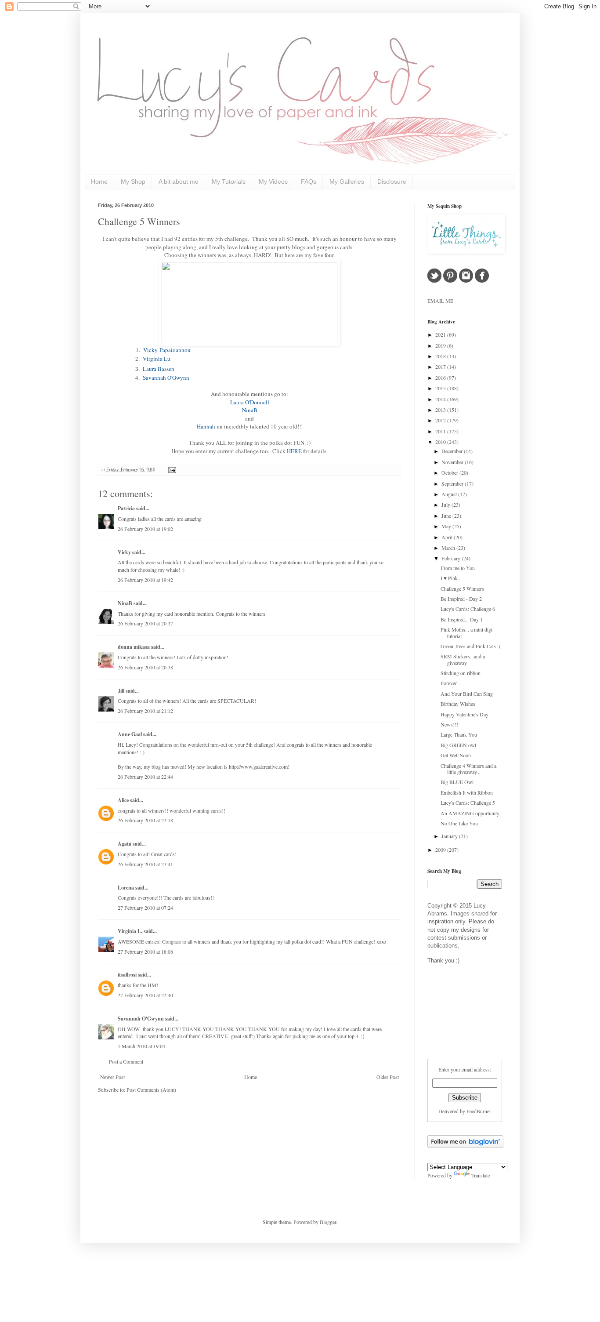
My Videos (273, 181)
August (449, 494)
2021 (441, 334)
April (447, 537)
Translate (480, 1175)
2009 (441, 849)
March (448, 547)
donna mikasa (134, 646)
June (446, 515)
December (452, 450)
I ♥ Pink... (451, 577)
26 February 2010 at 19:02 (145, 528)
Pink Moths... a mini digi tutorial (466, 632)
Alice (124, 800)
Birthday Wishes (458, 703)
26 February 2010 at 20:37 (145, 623)
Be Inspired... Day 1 (462, 619)
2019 (441, 345)
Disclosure (391, 181)
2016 (441, 377)
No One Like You (459, 823)
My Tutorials (229, 181)
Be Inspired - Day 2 (461, 598)
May (446, 526)
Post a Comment (126, 1061)
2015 (441, 388)
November (453, 461)
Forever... (450, 682)
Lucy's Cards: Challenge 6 (468, 608)
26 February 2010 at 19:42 (145, 579)
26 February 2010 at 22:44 (145, 776)
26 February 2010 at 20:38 (145, 667)
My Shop (133, 181)
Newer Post (112, 1076)
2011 (441, 431)
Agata (124, 843)
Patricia (126, 508)
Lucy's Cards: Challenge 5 (468, 802)
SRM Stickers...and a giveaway (463, 659)
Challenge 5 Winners (139, 221)
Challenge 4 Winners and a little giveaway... (468, 768)
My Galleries (346, 181)
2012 (441, 420)
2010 (441, 441)
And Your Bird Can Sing (467, 693)
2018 (441, 356)
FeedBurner (478, 1111)
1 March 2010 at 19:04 (141, 1046)
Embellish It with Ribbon (467, 792)
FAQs (308, 181)
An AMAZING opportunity (470, 813)
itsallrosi (127, 974)
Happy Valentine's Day (464, 714)
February (451, 558)
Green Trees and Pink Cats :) (470, 646)
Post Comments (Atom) (151, 1089)
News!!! (449, 724)
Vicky (124, 552)
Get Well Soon (456, 755)
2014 (441, 399)
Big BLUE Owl (457, 781)
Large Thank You (459, 734)
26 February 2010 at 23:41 (145, 864)
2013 (441, 409)
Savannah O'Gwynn (141, 1018)
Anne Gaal (130, 734)
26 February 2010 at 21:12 (145, 710)
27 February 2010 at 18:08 (145, 951)
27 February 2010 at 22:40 (145, 995)
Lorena (126, 887)
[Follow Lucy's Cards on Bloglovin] (465, 1145)
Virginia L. (130, 931)
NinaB (125, 603)
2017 (441, 366)
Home (99, 181)
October (450, 472)
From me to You (458, 567)
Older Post (387, 1076)
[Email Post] (171, 469)
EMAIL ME (440, 300)
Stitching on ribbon (461, 672)
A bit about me (179, 181)
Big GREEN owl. (459, 744)
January (450, 835)
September (453, 483)
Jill (121, 690)
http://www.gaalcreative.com (258, 766)
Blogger (328, 1221)
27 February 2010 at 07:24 (145, 907)
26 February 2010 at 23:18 (145, 820)
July (446, 504)
